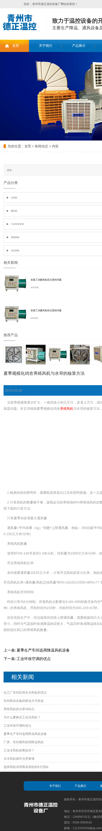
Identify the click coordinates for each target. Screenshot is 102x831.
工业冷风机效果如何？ (19, 750)
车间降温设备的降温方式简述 (24, 701)
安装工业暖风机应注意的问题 (46, 279)
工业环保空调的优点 (34, 659)
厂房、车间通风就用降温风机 (24, 742)
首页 (15, 45)
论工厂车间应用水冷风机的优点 (25, 692)
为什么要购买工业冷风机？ (22, 717)
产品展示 (78, 45)
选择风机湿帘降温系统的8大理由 (26, 767)
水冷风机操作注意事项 (19, 758)
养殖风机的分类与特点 (19, 709)
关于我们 (45, 45)
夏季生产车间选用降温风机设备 (43, 650)
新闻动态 (41, 146)
